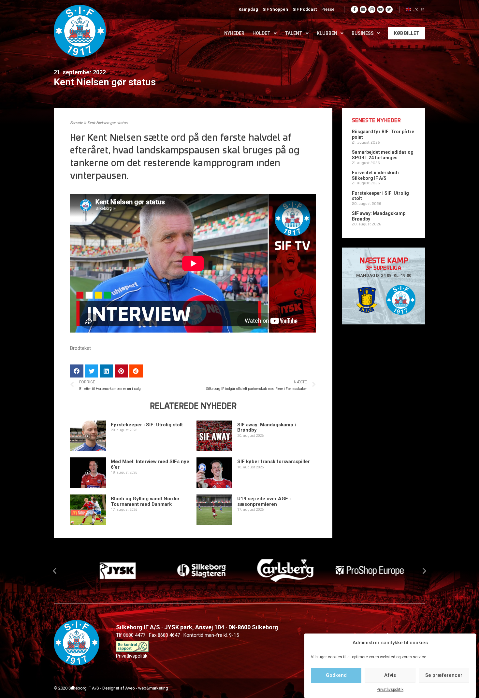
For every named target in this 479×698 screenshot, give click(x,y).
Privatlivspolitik (390, 689)
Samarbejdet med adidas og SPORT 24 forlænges (383, 155)
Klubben (327, 33)
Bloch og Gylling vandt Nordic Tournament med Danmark (145, 501)
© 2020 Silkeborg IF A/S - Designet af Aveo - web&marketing (111, 688)
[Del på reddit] (136, 371)
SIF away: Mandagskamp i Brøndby (266, 427)
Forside (76, 123)
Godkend (336, 675)
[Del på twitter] (91, 371)
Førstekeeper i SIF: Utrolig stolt (147, 425)
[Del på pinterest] (121, 371)
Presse (328, 9)
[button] (55, 570)
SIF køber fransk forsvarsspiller (273, 461)
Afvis (390, 675)
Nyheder (234, 33)
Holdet (261, 33)
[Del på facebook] (76, 371)
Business (363, 33)
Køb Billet (406, 33)
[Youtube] (380, 9)
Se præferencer (443, 675)
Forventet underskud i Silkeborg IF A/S (375, 175)
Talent (293, 33)
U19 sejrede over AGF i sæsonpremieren (264, 501)
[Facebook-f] (354, 9)
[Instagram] (371, 9)
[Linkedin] (363, 9)
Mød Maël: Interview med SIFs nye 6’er (150, 464)
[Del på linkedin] (106, 371)
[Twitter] (389, 9)
